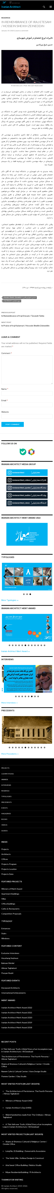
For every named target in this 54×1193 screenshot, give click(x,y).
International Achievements (13, 993)
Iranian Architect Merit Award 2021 (16, 1012)
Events (4, 808)
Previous (6, 681)
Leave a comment (21, 31)
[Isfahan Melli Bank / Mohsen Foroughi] (27, 730)
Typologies (6, 796)
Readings (5, 18)
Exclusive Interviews (10, 953)
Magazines (6, 814)
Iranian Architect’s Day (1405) (18, 1108)
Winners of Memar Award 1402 (19, 1100)
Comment (6, 353)
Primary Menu (50, 6)
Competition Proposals (11, 913)
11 (41, 645)
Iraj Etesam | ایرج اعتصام (12, 301)
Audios (4, 831)
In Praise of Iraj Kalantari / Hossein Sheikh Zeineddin (25, 324)
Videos (4, 825)
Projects (5, 768)
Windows (5, 938)
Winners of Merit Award (11, 889)
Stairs (3, 933)
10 (38, 645)
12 (44, 645)
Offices (4, 859)
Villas (3, 899)
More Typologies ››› (9, 600)
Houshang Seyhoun (9, 958)
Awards (4, 779)
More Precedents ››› (10, 754)
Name (4, 389)
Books (4, 819)
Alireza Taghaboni (9, 968)
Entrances (5, 928)
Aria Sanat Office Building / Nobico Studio (23, 1165)
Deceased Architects (10, 988)
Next (48, 681)
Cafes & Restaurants (10, 909)
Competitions (7, 774)
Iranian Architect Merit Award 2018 (16, 1027)
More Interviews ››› (9, 702)
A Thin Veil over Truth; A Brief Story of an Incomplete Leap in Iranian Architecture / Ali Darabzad (26, 1050)
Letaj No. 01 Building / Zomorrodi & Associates (26, 1151)
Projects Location (9, 869)
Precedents (6, 802)
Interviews (6, 785)
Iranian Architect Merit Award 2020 (16, 1017)
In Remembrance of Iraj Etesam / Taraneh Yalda (22, 314)
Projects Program (8, 864)
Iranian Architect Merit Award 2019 (16, 1022)
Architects (6, 854)
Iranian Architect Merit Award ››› (15, 651)
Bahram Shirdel (7, 963)
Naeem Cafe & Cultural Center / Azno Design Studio (23, 1071)
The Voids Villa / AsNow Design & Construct (25, 1158)
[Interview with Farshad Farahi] (27, 679)
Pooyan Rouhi (7, 973)
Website (5, 412)
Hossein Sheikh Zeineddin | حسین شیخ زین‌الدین (20, 297)
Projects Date (7, 874)
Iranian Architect (10, 6)
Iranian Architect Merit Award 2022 (16, 1007)
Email (4, 400)
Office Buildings (8, 904)
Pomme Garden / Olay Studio (13, 1076)
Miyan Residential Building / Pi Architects (23, 1172)
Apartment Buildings (10, 894)
